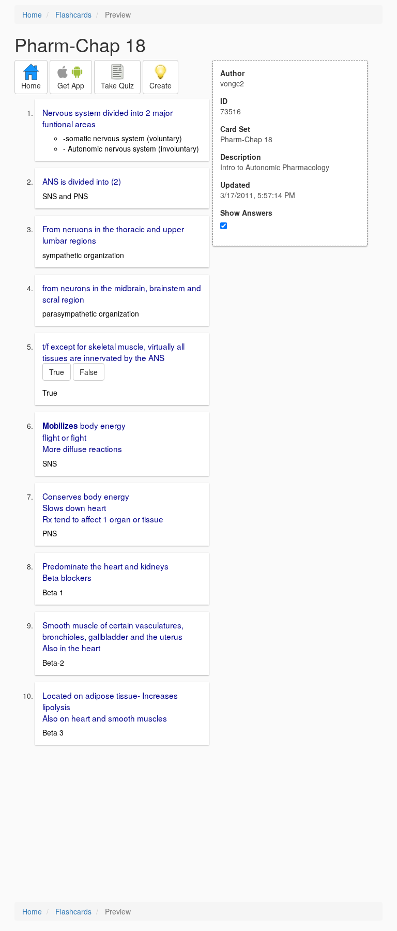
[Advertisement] (296, 347)
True (56, 372)
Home (32, 14)
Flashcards (73, 14)
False (89, 372)
